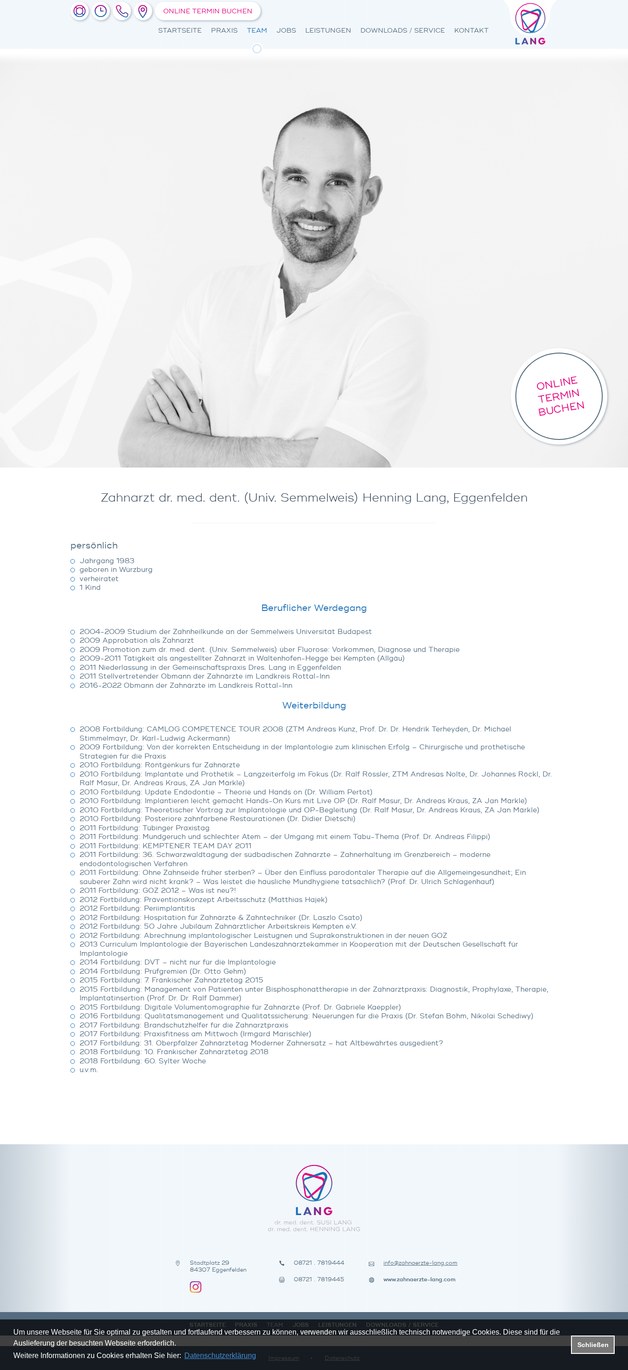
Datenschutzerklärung (220, 1355)
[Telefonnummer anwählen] (122, 11)
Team (257, 30)
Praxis (224, 30)
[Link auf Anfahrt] (143, 11)
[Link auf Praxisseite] (79, 11)
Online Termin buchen (207, 11)
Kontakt (471, 30)
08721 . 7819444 (319, 1263)
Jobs (286, 30)
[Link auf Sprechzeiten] (100, 11)
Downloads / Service (402, 30)
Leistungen (328, 30)
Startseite (180, 30)
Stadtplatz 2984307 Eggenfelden (218, 1267)
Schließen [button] (593, 1344)
